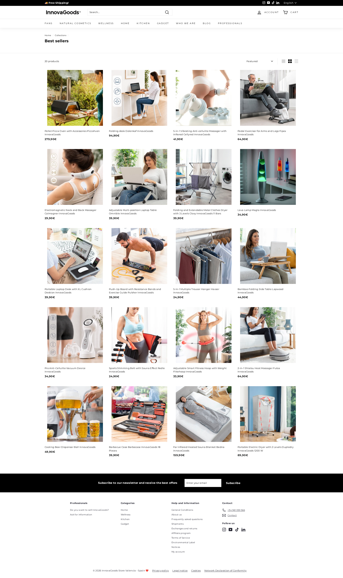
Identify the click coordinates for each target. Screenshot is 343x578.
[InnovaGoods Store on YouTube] (230, 529)
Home (125, 23)
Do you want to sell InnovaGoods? (89, 510)
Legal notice (180, 570)
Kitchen (143, 23)
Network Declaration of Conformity (225, 570)
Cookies (196, 570)
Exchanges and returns (184, 528)
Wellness (106, 23)
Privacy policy (160, 570)
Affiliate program (181, 533)
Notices (176, 547)
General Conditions (182, 510)
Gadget (163, 23)
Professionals (230, 23)
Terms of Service (181, 537)
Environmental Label (183, 542)
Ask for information (81, 514)
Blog (207, 23)
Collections (60, 35)
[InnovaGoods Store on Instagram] (224, 529)
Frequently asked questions (187, 519)
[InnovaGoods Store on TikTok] (237, 529)
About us (177, 514)
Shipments (178, 524)
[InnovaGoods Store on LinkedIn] (243, 529)
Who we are (186, 23)
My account (178, 551)
